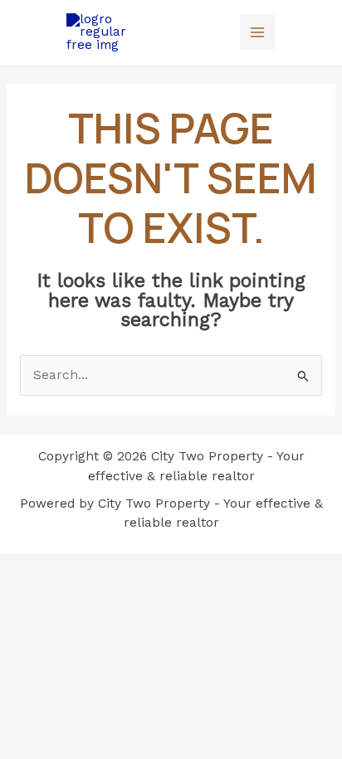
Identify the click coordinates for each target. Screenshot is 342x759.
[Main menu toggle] (258, 32)
